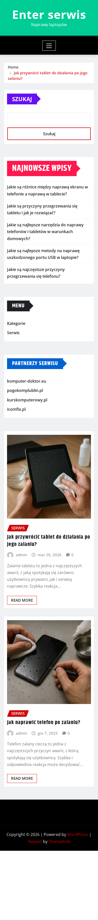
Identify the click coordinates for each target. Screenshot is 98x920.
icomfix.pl (16, 409)
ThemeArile (59, 841)
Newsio (35, 841)
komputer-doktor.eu (26, 381)
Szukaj (22, 99)
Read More (22, 600)
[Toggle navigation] (49, 46)
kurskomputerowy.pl (27, 400)
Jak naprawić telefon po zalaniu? (43, 722)
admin (21, 554)
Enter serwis (49, 14)
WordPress (77, 834)
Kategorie (16, 323)
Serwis (13, 332)
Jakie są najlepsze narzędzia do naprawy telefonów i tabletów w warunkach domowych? (45, 231)
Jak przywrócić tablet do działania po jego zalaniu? (48, 541)
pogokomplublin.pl (25, 390)
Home (13, 66)
